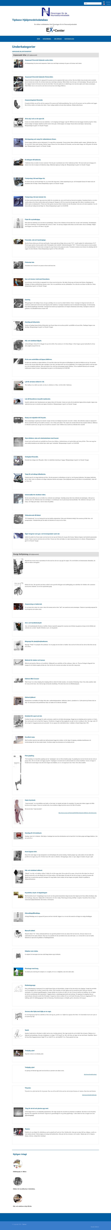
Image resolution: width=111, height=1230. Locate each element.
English (108, 4)
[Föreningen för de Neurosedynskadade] (55, 12)
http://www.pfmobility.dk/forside (89, 1095)
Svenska (108, 2)
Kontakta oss (69, 38)
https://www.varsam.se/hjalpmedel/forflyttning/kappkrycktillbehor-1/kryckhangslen (78, 813)
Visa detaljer (94, 69)
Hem (38, 38)
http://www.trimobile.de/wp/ (90, 1074)
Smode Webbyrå (95, 1226)
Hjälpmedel (47, 38)
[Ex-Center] (55, 29)
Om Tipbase (58, 38)
